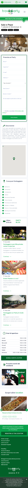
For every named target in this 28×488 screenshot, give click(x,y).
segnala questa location (14, 358)
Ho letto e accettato (13, 111)
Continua (6, 256)
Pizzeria (10, 30)
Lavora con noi (4, 442)
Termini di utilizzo (5, 450)
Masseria (14, 416)
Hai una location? (5, 440)
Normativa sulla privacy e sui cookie (10, 452)
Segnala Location (5, 462)
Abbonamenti (4, 464)
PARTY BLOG (18, 221)
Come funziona (5, 460)
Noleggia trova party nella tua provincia (10, 458)
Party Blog (3, 448)
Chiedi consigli (5, 438)
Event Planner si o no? (10, 278)
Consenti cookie (5, 454)
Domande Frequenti (6, 444)
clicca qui (14, 481)
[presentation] (1, 410)
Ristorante (4, 30)
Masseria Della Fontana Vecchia (12, 413)
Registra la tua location (14, 433)
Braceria (16, 30)
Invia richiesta (14, 117)
